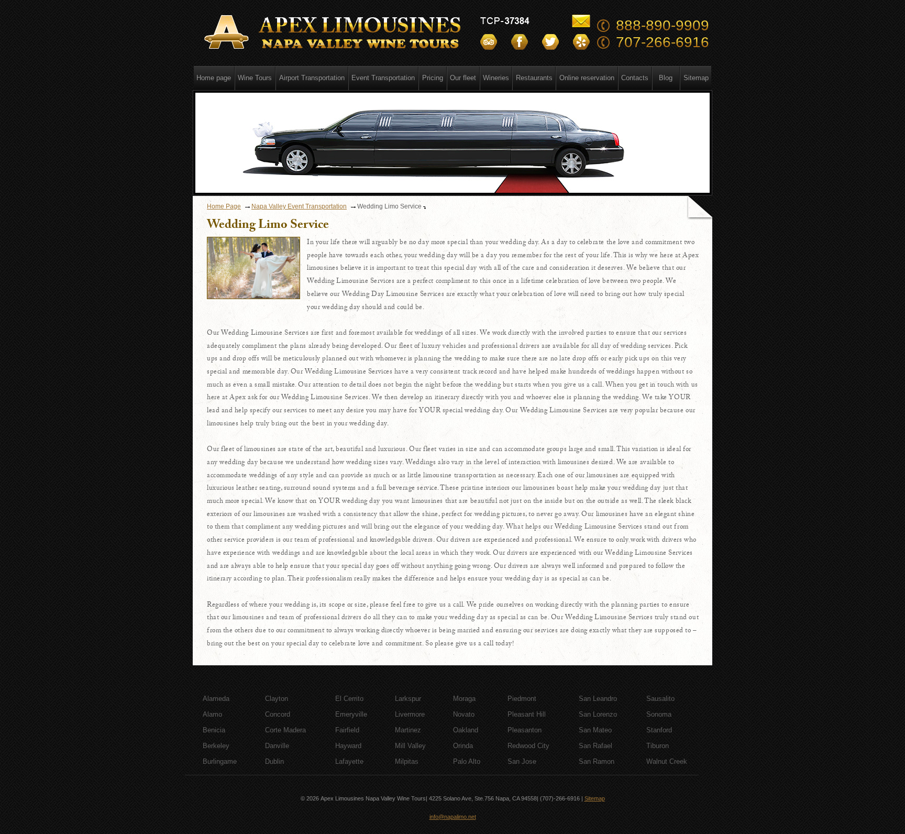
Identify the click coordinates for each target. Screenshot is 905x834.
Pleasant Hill (526, 714)
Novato (463, 714)
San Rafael (595, 746)
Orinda (463, 746)
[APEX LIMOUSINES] (334, 32)
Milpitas (406, 761)
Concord (277, 714)
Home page (213, 78)
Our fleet (463, 78)
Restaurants (534, 78)
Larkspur (408, 699)
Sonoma (658, 714)
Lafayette (349, 761)
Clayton (276, 699)
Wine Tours (255, 78)
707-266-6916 (662, 42)
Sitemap (696, 78)
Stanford (659, 730)
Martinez (408, 730)
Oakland (465, 730)
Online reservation (586, 78)
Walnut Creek (666, 761)
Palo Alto (466, 761)
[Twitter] (550, 42)
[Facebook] (519, 42)
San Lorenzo (598, 714)
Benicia (214, 730)
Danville (277, 746)
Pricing (432, 78)
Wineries (496, 78)
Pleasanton (524, 730)
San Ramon (596, 761)
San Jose (521, 761)
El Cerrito (349, 699)
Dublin (274, 761)
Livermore (410, 714)
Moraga (464, 699)
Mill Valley (410, 746)
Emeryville (351, 714)
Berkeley (216, 746)
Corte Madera (285, 730)
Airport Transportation (312, 78)
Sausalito (660, 699)
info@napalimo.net (452, 817)
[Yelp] (581, 42)
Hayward (348, 746)
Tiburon (657, 746)
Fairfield (347, 730)
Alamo (212, 714)
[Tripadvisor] (488, 42)
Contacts (634, 78)
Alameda (216, 699)
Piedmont (521, 699)
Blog (665, 78)
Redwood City (528, 746)
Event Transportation (383, 78)
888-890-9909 (662, 25)
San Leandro (598, 699)
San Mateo (595, 730)
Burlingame (220, 761)
